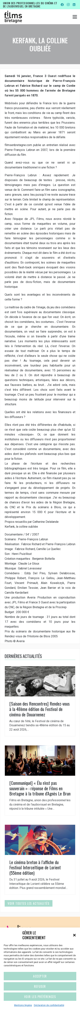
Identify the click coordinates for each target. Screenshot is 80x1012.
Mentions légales (23, 1005)
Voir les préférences (40, 996)
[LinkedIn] (74, 5)
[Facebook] (62, 5)
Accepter (40, 976)
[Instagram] (68, 5)
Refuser (40, 986)
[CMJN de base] (13, 16)
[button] (74, 935)
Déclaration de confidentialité (49, 1005)
